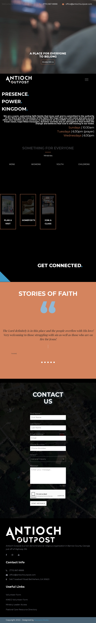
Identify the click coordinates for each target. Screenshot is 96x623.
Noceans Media (41, 611)
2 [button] (45, 354)
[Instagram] (12, 546)
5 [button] (54, 354)
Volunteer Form (13, 586)
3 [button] (48, 354)
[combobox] (48, 450)
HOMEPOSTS (28, 220)
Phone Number (38, 436)
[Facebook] (6, 546)
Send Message (38, 495)
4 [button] (51, 354)
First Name (35, 405)
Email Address (37, 426)
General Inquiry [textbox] (38, 450)
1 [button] (42, 354)
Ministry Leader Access (16, 596)
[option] (48, 333)
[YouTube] (19, 546)
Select (33, 446)
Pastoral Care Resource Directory (21, 601)
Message (34, 457)
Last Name (35, 415)
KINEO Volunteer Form (17, 591)
